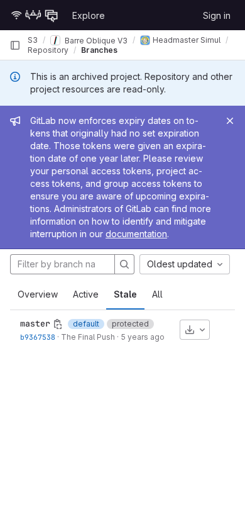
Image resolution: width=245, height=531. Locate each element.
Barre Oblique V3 (95, 40)
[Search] (124, 264)
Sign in (217, 15)
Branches (99, 50)
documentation (136, 233)
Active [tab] (86, 294)
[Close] (229, 120)
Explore (88, 15)
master (35, 323)
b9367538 (37, 337)
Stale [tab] (125, 294)
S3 (33, 40)
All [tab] (157, 294)
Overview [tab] (38, 294)
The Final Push (88, 337)
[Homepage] (34, 15)
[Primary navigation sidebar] (15, 45)
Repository (48, 50)
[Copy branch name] (57, 324)
